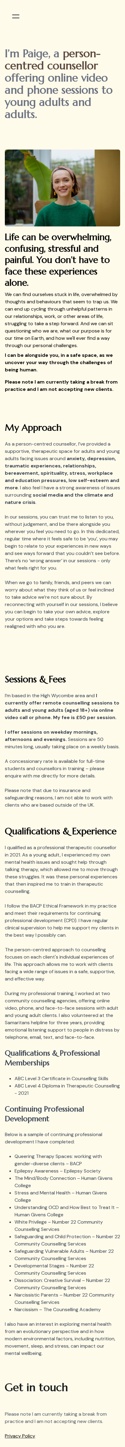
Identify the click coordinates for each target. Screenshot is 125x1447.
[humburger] (16, 16)
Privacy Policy (20, 1436)
